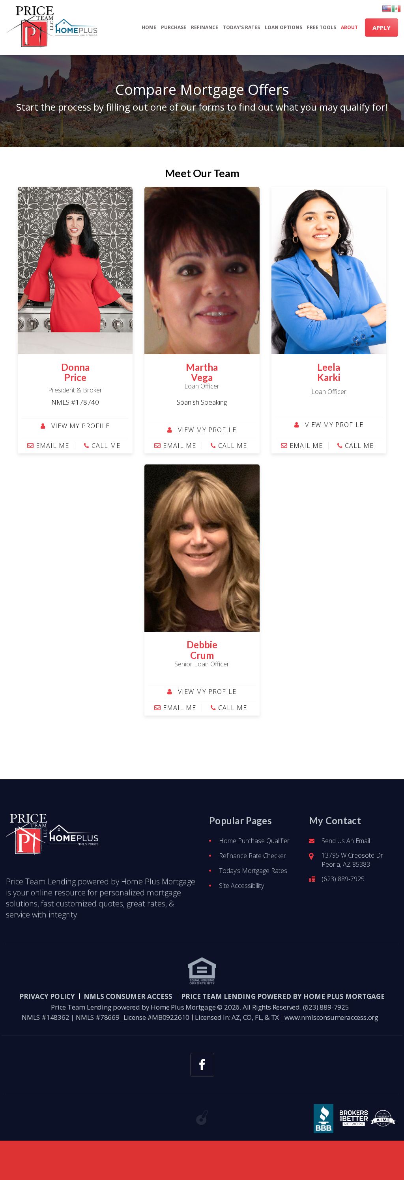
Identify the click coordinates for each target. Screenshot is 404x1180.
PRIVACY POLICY (47, 996)
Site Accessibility (241, 885)
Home (149, 27)
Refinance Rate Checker (252, 855)
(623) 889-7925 (343, 879)
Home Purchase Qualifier (254, 840)
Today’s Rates (241, 27)
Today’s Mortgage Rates (253, 870)
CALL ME (105, 445)
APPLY (381, 27)
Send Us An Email (346, 840)
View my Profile (79, 426)
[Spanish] (396, 8)
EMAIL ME (51, 445)
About (349, 27)
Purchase (173, 27)
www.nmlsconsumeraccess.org (331, 1017)
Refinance (204, 27)
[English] (386, 8)
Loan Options (283, 27)
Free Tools (321, 27)
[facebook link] (202, 1065)
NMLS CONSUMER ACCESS (128, 996)
